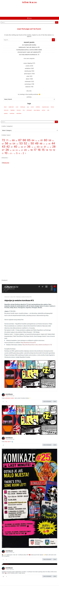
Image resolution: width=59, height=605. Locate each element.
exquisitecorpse (45, 107)
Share (55, 401)
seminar (43, 110)
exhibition (28, 68)
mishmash (28, 81)
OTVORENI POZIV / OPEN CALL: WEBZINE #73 (29, 52)
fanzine (52, 107)
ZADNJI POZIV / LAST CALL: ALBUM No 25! (29, 47)
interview (19, 110)
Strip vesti (7, 441)
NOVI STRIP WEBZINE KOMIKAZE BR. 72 (29, 54)
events (28, 66)
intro (24, 110)
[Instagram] (29, 8)
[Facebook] (25, 8)
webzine (27, 86)
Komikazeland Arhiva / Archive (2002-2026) (29, 49)
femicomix (6, 110)
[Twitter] (34, 8)
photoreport (27, 73)
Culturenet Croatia (9, 398)
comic (17, 107)
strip (28, 76)
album (27, 79)
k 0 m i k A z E (30, 2)
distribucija (28, 71)
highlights (12, 110)
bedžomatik (11, 107)
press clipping (28, 63)
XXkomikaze (18, 113)
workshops (28, 84)
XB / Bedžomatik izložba (29, 45)
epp (28, 107)
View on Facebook (47, 401)
